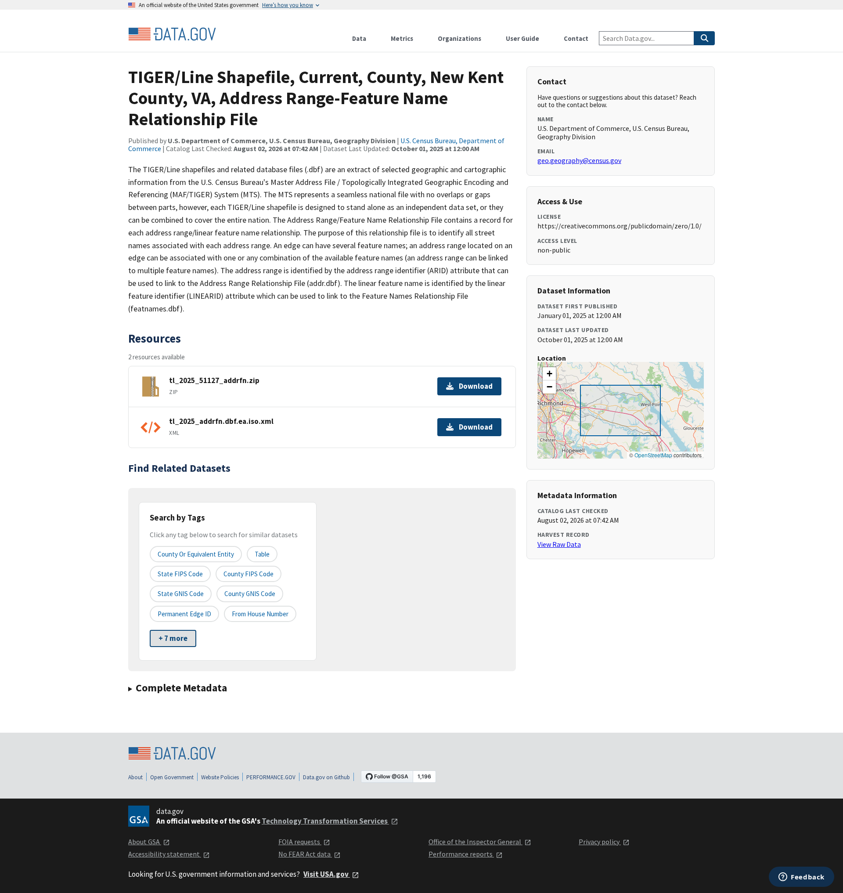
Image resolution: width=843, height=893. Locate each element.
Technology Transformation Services (325, 821)
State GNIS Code (181, 593)
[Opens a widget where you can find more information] (801, 878)
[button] (549, 373)
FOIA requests (299, 841)
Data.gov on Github (326, 777)
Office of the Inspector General (475, 841)
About (135, 777)
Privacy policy (600, 841)
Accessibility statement (164, 854)
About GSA (144, 841)
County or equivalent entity (196, 554)
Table (262, 554)
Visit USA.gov (326, 874)
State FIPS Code (180, 574)
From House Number (260, 614)
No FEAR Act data (305, 854)
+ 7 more (173, 638)
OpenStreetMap (653, 455)
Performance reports (461, 854)
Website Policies (220, 777)
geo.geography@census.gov (579, 160)
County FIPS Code (248, 574)
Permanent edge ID (184, 614)
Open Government (172, 777)
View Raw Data (559, 544)
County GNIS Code (249, 593)
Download (476, 386)
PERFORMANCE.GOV (270, 777)
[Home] (172, 34)
